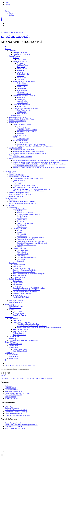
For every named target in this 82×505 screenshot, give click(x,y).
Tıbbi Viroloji (21, 255)
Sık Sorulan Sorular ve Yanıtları (27, 130)
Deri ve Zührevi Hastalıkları (25, 239)
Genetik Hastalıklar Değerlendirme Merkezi (26, 290)
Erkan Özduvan (22, 68)
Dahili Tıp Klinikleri (19, 229)
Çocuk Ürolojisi (22, 220)
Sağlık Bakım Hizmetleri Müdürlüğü (24, 95)
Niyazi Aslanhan (22, 77)
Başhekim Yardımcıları (20, 61)
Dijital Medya (9, 353)
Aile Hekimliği (21, 234)
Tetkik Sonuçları (14, 336)
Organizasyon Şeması (15, 115)
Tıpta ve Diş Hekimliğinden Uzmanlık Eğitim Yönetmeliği (31, 189)
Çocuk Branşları (22, 236)
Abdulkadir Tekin (22, 65)
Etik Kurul (12, 173)
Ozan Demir (21, 79)
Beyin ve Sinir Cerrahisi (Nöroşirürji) (28, 214)
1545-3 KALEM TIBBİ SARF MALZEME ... (20, 365)
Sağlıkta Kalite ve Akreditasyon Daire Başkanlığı (28, 151)
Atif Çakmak (21, 67)
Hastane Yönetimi (14, 56)
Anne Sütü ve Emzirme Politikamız (24, 272)
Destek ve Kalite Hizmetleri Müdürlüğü (25, 108)
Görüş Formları (13, 347)
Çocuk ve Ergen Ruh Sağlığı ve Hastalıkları (30, 238)
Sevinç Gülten (21, 83)
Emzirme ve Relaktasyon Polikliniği (24, 270)
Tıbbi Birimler (9, 205)
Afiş (18, 126)
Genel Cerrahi (21, 225)
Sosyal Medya (13, 354)
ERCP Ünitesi (17, 284)
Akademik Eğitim (10, 171)
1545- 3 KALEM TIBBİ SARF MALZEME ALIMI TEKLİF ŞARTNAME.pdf (26, 378)
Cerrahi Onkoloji (22, 216)
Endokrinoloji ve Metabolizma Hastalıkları (30, 241)
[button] (8, 11)
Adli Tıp (19, 232)
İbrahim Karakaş (22, 90)
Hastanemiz (12, 50)
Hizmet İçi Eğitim (22, 142)
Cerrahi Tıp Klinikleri (19, 209)
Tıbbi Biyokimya (22, 250)
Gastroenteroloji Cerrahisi (25, 223)
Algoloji (19, 211)
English (7, 4)
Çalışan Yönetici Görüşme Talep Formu (21, 119)
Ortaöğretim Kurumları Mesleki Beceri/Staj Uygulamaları (35, 146)
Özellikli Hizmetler (15, 279)
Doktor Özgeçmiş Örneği (13, 423)
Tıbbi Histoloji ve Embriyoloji (26, 257)
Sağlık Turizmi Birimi (15, 306)
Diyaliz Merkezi (18, 282)
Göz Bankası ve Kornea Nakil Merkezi (25, 291)
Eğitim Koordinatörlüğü (16, 175)
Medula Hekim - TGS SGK (13, 426)
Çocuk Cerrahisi (22, 218)
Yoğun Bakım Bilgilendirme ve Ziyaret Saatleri (31, 326)
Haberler (11, 158)
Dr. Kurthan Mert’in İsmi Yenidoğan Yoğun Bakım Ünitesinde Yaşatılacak (36, 162)
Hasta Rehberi (13, 318)
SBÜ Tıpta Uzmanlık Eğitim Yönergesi (25, 187)
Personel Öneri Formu (20, 349)
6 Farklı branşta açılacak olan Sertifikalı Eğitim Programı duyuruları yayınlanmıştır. (39, 167)
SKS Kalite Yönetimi (15, 148)
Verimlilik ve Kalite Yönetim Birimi (24, 149)
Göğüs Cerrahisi (22, 227)
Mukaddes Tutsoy (22, 103)
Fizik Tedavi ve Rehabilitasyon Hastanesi (22, 202)
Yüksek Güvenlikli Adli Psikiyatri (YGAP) (22, 203)
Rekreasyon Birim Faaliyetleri (22, 157)
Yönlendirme (9, 317)
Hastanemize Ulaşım (15, 344)
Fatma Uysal (21, 99)
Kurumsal (8, 49)
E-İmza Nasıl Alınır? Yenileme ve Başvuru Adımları (21, 425)
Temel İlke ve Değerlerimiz (21, 54)
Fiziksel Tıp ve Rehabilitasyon (26, 245)
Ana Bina (12, 200)
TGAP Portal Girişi (23, 139)
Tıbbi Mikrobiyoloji (23, 254)
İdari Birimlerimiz (14, 122)
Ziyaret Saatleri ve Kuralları (21, 322)
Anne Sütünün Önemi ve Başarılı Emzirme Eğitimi (29, 273)
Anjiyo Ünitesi (17, 281)
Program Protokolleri (19, 182)
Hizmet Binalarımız (11, 198)
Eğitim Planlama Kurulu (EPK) (19, 176)
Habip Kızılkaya (22, 88)
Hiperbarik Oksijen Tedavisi (22, 293)
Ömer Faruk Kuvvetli (23, 110)
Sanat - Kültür (13, 155)
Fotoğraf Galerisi (14, 356)
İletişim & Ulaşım (10, 342)
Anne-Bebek (13, 263)
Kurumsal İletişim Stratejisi (17, 121)
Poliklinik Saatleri (18, 333)
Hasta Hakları (17, 320)
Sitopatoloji (20, 261)
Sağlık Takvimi (13, 358)
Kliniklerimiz (13, 207)
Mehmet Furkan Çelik (24, 94)
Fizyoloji (19, 247)
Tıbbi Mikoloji (21, 252)
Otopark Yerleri (13, 345)
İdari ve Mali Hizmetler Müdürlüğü (24, 81)
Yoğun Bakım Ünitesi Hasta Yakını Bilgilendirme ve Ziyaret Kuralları (39, 327)
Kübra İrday (20, 70)
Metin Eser (20, 76)
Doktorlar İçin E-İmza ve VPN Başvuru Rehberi (24, 340)
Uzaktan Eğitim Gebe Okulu (22, 268)
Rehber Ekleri (21, 135)
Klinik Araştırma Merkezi (17, 196)
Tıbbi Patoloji (21, 259)
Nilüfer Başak (21, 97)
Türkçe (7, 2)
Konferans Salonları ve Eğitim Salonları (21, 194)
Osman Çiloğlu (21, 59)
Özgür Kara (20, 63)
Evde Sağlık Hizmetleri (16, 300)
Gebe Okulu (17, 266)
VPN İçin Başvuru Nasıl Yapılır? (15, 428)
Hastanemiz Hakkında (20, 52)
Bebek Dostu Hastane (20, 277)
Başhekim (16, 58)
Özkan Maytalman (18, 313)
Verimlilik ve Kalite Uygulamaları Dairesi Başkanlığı (29, 153)
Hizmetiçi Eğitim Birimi (20, 140)
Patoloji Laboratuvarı (15, 302)
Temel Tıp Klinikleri (19, 248)
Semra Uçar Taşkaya (19, 315)
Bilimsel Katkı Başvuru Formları (19, 193)
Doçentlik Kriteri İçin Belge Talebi (24, 185)
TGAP (15, 137)
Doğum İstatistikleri (19, 264)
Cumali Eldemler (22, 85)
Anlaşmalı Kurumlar (19, 335)
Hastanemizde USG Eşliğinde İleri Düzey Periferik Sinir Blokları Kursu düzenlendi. (39, 164)
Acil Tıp (19, 230)
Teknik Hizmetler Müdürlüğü (22, 104)
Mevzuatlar (20, 133)
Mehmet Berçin (22, 101)
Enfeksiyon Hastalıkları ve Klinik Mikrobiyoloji (32, 243)
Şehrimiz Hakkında (15, 308)
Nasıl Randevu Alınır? (20, 331)
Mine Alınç (20, 92)
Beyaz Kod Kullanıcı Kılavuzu (26, 131)
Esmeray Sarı (21, 86)
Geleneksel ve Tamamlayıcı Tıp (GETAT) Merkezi (29, 288)
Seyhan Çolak (21, 106)
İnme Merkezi (17, 295)
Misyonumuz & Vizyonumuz (18, 117)
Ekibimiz (11, 309)
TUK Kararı (17, 184)
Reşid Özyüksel (22, 113)
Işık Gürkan (20, 72)
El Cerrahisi (20, 221)
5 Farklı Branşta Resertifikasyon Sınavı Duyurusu (28, 166)
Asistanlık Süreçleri (19, 180)
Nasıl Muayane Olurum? (20, 329)
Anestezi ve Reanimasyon (25, 212)
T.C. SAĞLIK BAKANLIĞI (15, 36)
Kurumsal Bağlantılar (23, 128)
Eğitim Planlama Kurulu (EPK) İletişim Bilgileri (28, 178)
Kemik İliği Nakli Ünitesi (21, 297)
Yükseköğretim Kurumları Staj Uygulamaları (31, 144)
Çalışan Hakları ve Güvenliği (22, 124)
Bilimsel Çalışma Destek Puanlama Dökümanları (28, 191)
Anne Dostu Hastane (19, 275)
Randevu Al (12, 338)
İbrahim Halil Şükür (23, 74)
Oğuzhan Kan (21, 112)
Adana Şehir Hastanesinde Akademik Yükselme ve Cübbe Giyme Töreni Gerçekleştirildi (41, 160)
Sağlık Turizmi (9, 304)
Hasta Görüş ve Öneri (20, 351)
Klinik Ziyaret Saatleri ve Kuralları (28, 324)
